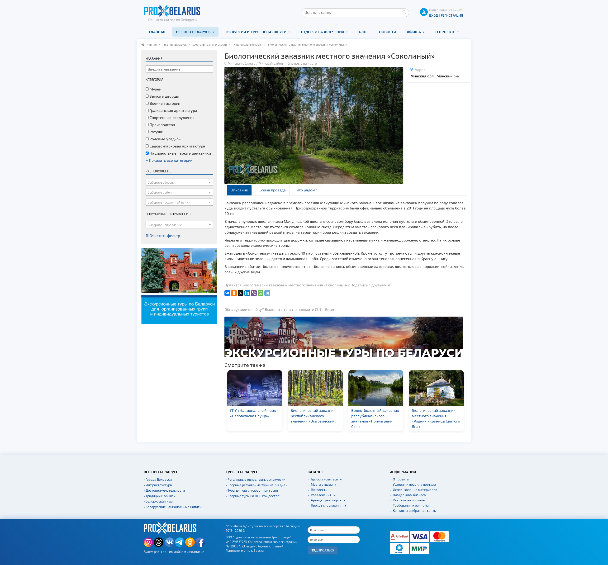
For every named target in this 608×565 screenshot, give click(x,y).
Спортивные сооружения (172, 117)
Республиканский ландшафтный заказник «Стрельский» (433, 415)
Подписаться (323, 550)
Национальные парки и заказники (180, 153)
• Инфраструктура (158, 485)
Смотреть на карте (302, 63)
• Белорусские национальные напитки (173, 507)
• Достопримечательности (164, 490)
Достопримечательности (210, 44)
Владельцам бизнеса (409, 495)
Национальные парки (247, 44)
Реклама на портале (409, 500)
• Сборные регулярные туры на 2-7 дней (256, 485)
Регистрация (452, 15)
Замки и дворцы (164, 96)
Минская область (241, 63)
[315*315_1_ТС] (179, 285)
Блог (363, 31)
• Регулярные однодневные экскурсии (255, 479)
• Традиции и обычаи (160, 496)
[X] (240, 293)
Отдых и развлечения (322, 31)
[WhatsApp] (260, 293)
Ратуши (156, 131)
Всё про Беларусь (193, 31)
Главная (157, 31)
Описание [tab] (239, 190)
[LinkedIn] (247, 293)
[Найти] (404, 11)
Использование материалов (415, 490)
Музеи (155, 89)
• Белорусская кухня (160, 501)
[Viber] (254, 293)
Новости (387, 31)
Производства (162, 124)
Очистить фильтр (164, 235)
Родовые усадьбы (165, 139)
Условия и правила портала (414, 484)
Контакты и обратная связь (414, 510)
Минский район (271, 63)
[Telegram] (267, 293)
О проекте (445, 31)
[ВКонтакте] (227, 293)
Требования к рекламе (411, 505)
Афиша (414, 31)
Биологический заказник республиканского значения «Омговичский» (253, 415)
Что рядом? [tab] (306, 190)
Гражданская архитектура (173, 110)
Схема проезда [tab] (272, 190)
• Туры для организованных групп (252, 490)
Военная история (164, 103)
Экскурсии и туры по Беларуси (255, 31)
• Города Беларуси (158, 479)
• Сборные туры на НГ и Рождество (252, 496)
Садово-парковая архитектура (177, 146)
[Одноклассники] (234, 293)
